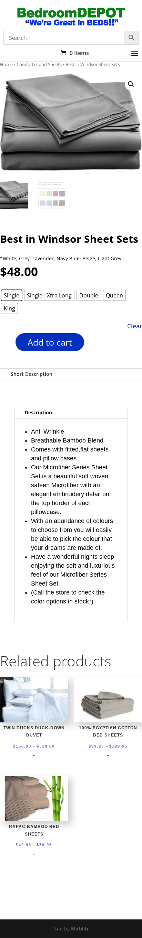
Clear (134, 325)
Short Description (31, 374)
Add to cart (50, 342)
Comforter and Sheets (39, 64)
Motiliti (79, 928)
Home (6, 64)
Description (38, 412)
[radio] (11, 295)
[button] (131, 84)
